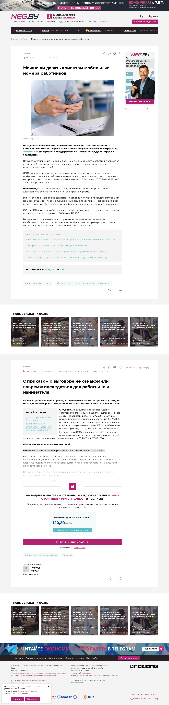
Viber (63, 269)
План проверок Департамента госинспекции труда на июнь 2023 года (67, 257)
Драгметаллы (130, 30)
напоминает (30, 151)
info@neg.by (26, 680)
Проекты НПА (137, 320)
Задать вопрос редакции (21, 683)
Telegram (50, 269)
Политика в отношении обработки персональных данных (34, 675)
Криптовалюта (94, 30)
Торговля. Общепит (50, 320)
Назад (27, 53)
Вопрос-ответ (30, 371)
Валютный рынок (79, 320)
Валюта (45, 30)
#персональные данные (38, 283)
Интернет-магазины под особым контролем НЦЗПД (56, 245)
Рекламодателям (129, 658)
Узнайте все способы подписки (72, 542)
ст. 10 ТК (100, 432)
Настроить (32, 699)
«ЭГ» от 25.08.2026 (92, 371)
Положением (22, 691)
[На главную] (25, 16)
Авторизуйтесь (80, 547)
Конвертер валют (24, 30)
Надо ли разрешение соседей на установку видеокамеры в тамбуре (66, 251)
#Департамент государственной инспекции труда (83, 283)
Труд (25, 58)
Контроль (106, 320)
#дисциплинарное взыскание (41, 555)
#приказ (67, 555)
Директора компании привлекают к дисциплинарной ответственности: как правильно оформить (38, 423)
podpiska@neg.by (39, 680)
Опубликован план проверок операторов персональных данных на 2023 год (70, 239)
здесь (64, 673)
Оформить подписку (145, 22)
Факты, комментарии (21, 320)
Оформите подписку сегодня (72, 530)
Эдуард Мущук (35, 569)
